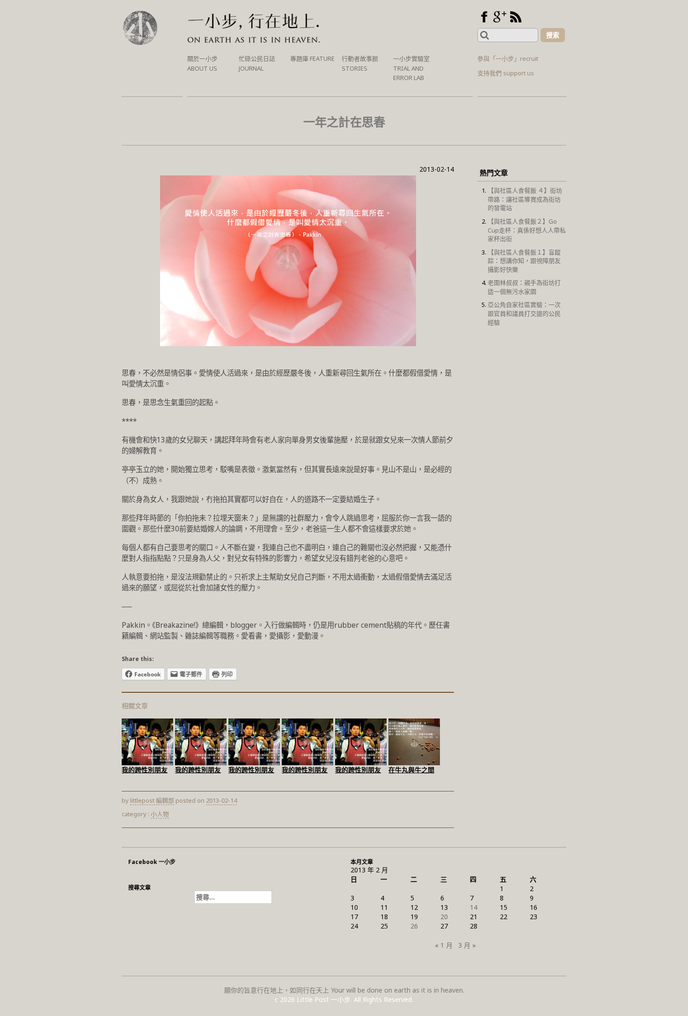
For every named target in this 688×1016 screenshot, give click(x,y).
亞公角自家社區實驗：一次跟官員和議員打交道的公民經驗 (524, 313)
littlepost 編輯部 (152, 800)
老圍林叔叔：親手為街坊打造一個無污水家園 (524, 287)
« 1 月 (444, 945)
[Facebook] (483, 16)
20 (444, 916)
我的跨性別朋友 (145, 769)
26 (414, 926)
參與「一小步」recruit (507, 58)
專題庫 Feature (312, 58)
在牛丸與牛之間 (411, 769)
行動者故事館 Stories (360, 63)
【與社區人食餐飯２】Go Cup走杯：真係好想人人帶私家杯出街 (527, 230)
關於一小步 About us (202, 63)
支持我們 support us (505, 73)
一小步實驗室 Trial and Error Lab (411, 68)
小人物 (160, 814)
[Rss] (515, 16)
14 (473, 907)
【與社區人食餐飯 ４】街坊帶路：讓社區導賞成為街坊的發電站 (525, 199)
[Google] (499, 16)
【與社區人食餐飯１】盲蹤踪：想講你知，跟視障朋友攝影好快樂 (524, 261)
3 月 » (467, 945)
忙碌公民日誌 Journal (257, 63)
